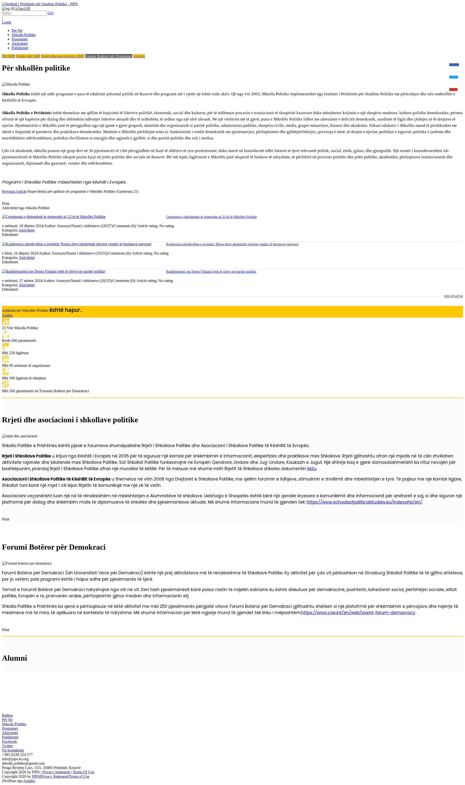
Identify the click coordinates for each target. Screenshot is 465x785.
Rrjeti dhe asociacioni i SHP (62, 56)
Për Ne (7, 720)
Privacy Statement (56, 772)
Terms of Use (79, 776)
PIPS (36, 776)
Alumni (139, 56)
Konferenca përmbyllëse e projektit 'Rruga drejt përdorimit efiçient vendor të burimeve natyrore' (232, 244)
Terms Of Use (83, 772)
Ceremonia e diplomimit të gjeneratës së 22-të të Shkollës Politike (211, 217)
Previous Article (14, 191)
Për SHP (8, 56)
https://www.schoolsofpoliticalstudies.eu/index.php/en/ (364, 502)
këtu (311, 469)
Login (6, 22)
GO (51, 13)
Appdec (29, 781)
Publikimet (10, 737)
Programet (10, 728)
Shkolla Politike (14, 724)
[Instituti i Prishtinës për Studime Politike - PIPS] (40, 4)
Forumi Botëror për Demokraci (108, 56)
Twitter (7, 746)
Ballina (7, 715)
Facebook (9, 741)
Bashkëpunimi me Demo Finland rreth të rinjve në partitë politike (211, 271)
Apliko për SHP (28, 56)
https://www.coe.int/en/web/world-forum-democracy (358, 613)
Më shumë (453, 295)
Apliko (7, 315)
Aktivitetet (27, 230)
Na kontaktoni (13, 750)
